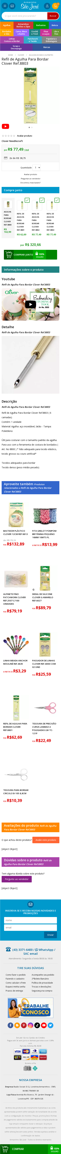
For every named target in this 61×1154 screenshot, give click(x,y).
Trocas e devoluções (41, 986)
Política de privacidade (42, 982)
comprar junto (23, 254)
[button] (29, 127)
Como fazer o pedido (16, 974)
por (5, 545)
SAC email (30, 954)
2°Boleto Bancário (40, 978)
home (11, 55)
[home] (30, 8)
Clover (21, 55)
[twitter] (50, 1025)
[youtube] (44, 1025)
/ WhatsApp (43, 950)
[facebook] (10, 1025)
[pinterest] (24, 1025)
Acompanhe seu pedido (43, 974)
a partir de (37, 545)
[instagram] (30, 1025)
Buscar (53, 15)
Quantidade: (26, 167)
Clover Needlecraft (12, 141)
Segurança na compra (42, 990)
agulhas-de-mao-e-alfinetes (40, 55)
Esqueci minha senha (15, 986)
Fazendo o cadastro (15, 978)
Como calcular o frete (16, 982)
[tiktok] (37, 1025)
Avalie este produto (46, 839)
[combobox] (30, 16)
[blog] (17, 1025)
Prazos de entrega (14, 990)
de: (5, 540)
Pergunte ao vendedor (16, 879)
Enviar (50, 934)
